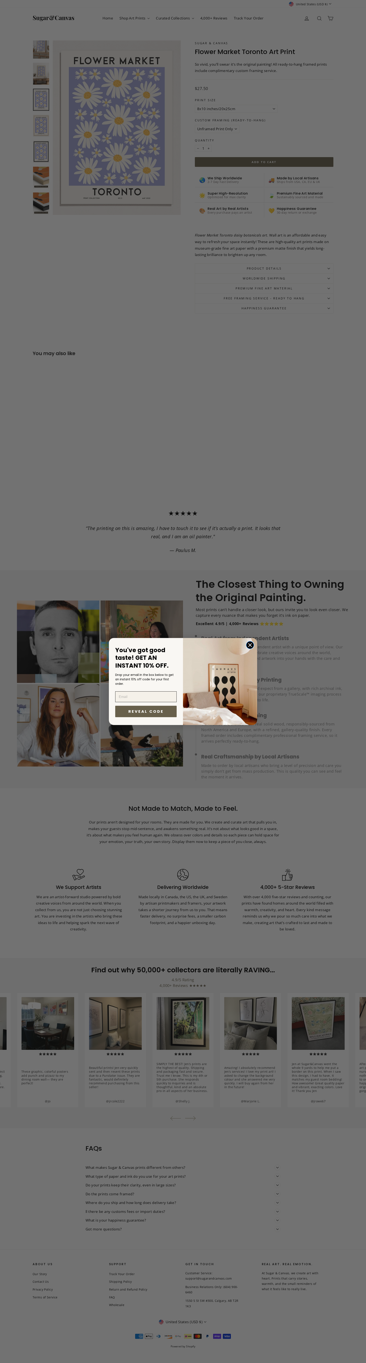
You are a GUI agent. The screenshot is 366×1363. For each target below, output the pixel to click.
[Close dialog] (250, 645)
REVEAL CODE (146, 711)
